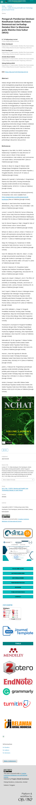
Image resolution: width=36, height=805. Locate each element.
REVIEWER (18, 587)
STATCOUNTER (7, 605)
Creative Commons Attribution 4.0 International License (15, 775)
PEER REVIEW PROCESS (18, 582)
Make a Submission (10, 761)
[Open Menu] (2, 2)
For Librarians (6, 753)
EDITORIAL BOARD (18, 578)
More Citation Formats (9, 480)
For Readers (6, 747)
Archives (9, 6)
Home (3, 6)
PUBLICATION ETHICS (18, 592)
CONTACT (18, 596)
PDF (5, 450)
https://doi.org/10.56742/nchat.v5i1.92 (16, 72)
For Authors (6, 750)
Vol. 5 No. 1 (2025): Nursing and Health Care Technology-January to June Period (17, 9)
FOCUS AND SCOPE (18, 568)
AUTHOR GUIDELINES (18, 573)
